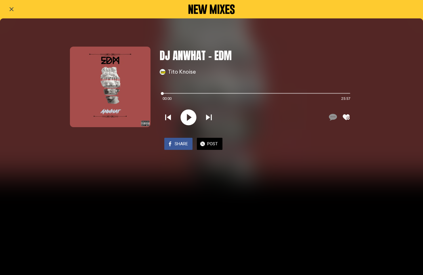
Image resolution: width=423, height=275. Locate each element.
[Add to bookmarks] (346, 117)
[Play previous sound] (168, 117)
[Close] (11, 9)
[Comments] (332, 117)
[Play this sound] (188, 117)
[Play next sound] (209, 117)
